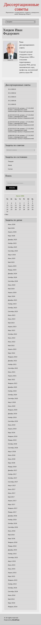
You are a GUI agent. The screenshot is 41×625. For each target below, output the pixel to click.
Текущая (10, 161)
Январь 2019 (12, 440)
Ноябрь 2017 (12, 474)
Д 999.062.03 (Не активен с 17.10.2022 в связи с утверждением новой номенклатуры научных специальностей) (21, 137)
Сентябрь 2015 (13, 557)
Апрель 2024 (12, 292)
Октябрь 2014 (12, 588)
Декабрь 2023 (12, 300)
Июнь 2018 (11, 459)
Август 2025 (12, 254)
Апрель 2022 (12, 349)
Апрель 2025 (12, 266)
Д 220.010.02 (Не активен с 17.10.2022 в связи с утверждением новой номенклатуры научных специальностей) (21, 109)
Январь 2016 (12, 546)
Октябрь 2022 (12, 334)
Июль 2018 (11, 455)
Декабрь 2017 (12, 470)
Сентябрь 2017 (13, 482)
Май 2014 (11, 599)
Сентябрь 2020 (13, 398)
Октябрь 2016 (12, 523)
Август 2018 (12, 451)
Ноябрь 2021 (12, 364)
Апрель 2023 (12, 326)
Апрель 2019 (12, 429)
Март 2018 (11, 463)
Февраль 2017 (12, 508)
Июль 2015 (11, 565)
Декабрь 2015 (12, 550)
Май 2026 (11, 228)
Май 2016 (11, 534)
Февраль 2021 (12, 383)
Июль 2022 (11, 338)
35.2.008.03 (12, 97)
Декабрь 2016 (12, 516)
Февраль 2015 (12, 580)
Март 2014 (11, 603)
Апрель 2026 (12, 232)
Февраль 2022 (12, 357)
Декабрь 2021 (12, 360)
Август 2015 (12, 561)
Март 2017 (11, 504)
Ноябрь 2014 (12, 584)
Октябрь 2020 (12, 394)
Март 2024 (11, 296)
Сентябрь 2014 (13, 591)
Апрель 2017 (12, 500)
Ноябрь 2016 (12, 519)
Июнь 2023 (11, 319)
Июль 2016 (11, 531)
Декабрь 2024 (12, 273)
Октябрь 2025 (12, 247)
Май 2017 (11, 497)
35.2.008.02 (12, 93)
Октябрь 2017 (12, 478)
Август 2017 (12, 485)
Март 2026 (11, 236)
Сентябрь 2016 (13, 527)
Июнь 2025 (11, 258)
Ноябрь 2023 (12, 304)
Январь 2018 (12, 466)
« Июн (6, 214)
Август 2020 (12, 402)
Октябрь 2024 (12, 277)
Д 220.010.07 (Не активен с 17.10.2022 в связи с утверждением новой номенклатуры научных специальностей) (21, 130)
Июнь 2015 (11, 569)
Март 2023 (11, 330)
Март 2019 (11, 432)
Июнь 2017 (11, 493)
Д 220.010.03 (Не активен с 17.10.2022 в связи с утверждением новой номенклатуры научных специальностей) (21, 116)
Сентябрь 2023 (13, 311)
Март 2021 (11, 379)
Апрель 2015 (12, 572)
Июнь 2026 (11, 224)
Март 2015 (11, 576)
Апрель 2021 (12, 376)
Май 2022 (11, 345)
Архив (10, 165)
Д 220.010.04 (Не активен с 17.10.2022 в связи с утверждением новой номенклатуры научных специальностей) (21, 123)
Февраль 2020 (12, 410)
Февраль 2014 (12, 606)
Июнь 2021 (11, 372)
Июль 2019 (11, 425)
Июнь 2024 (11, 285)
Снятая (10, 169)
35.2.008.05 (12, 104)
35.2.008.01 (12, 89)
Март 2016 (11, 538)
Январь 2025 (12, 270)
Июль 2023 (11, 315)
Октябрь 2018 (12, 444)
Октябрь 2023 (12, 307)
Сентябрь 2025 (13, 251)
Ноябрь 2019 (12, 417)
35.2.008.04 (12, 100)
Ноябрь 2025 (12, 243)
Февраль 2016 (12, 542)
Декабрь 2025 (12, 239)
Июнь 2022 (11, 341)
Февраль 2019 (12, 436)
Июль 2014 (11, 595)
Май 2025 (11, 262)
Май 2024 (11, 288)
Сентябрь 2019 (13, 421)
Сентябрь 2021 (13, 368)
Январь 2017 (12, 512)
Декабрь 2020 (12, 387)
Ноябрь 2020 (12, 391)
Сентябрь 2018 (13, 447)
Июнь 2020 (11, 406)
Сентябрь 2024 (13, 281)
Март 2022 (11, 353)
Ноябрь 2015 (12, 553)
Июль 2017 (11, 489)
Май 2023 (11, 323)
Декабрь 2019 (12, 413)
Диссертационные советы (21, 7)
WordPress (15, 620)
